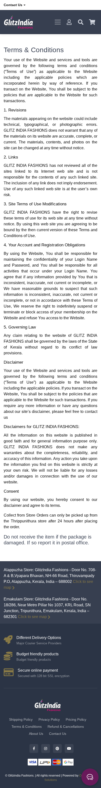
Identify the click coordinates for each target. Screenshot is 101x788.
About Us (36, 734)
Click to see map (32, 617)
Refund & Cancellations (66, 726)
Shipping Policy (21, 719)
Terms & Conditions (27, 726)
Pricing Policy (76, 719)
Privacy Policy (49, 719)
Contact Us (13, 5)
